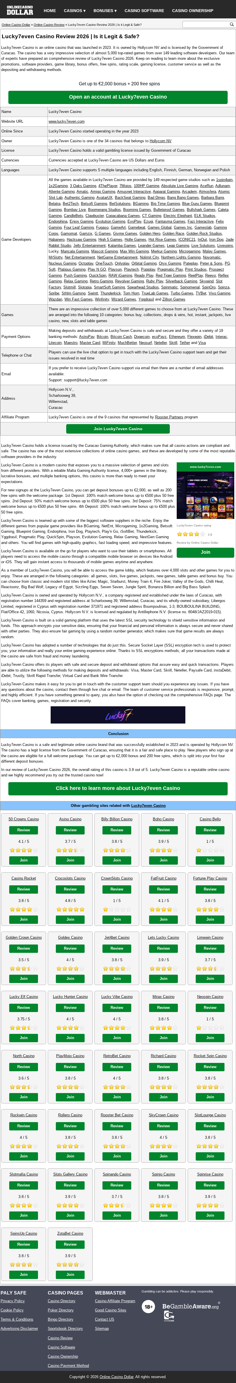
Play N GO (97, 269)
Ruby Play (154, 281)
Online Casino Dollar (116, 1377)
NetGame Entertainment (117, 257)
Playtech (131, 269)
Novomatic (212, 257)
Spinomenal (190, 287)
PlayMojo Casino (70, 1056)
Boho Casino (163, 819)
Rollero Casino (70, 1115)
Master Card (90, 343)
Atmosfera (207, 191)
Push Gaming (75, 275)
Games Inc (183, 227)
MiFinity (108, 343)
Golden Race (173, 233)
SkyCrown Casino (163, 1115)
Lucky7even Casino (148, 805)
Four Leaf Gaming (79, 227)
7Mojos (125, 186)
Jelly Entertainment (89, 245)
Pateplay (190, 263)
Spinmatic (169, 287)
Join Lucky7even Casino (118, 428)
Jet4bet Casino (117, 937)
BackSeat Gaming (130, 197)
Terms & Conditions (17, 1319)
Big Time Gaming (165, 203)
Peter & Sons (211, 263)
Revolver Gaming (129, 281)
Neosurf (145, 343)
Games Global (160, 227)
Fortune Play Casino (210, 878)
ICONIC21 (186, 239)
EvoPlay (134, 221)
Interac (221, 336)
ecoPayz (159, 336)
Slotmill (69, 287)
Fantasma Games (170, 221)
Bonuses (103, 10)
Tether (185, 343)
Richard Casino (163, 1056)
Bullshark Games (201, 209)
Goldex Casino (70, 937)
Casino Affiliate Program (115, 1301)
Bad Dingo (156, 197)
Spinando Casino (117, 1174)
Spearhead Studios (143, 287)
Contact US (104, 1319)
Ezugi (148, 221)
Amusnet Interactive (134, 191)
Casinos (73, 10)
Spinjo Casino (163, 1174)
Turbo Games (182, 293)
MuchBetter (127, 343)
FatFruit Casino (163, 878)
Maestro (70, 343)
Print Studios (196, 269)
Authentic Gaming (79, 197)
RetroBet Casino (117, 1056)
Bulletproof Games (168, 209)
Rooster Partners (169, 417)
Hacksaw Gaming (81, 239)
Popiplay (148, 269)
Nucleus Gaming (62, 263)
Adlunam (222, 186)
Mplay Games (214, 251)
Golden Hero (150, 233)
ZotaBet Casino (70, 1233)
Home (50, 10)
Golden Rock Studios (204, 233)
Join (205, 552)
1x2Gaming (58, 186)
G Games (103, 233)
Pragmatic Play (170, 269)
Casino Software (144, 10)
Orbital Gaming (144, 263)
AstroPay (86, 336)
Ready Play (143, 275)
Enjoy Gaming (81, 221)
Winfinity (102, 299)
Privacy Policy (13, 1301)
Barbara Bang (212, 197)
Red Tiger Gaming (171, 275)
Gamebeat (136, 227)
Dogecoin (142, 336)
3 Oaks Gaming (83, 186)
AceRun (206, 186)
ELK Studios (204, 215)
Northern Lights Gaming (181, 257)
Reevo (210, 275)
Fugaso (102, 227)
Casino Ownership (192, 10)
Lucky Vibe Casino (117, 997)
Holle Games (135, 239)
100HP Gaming (146, 186)
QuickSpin (97, 275)
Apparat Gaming (166, 191)
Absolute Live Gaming (179, 186)
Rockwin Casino (23, 1115)
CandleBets (73, 215)
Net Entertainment (80, 257)
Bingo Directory (60, 1319)
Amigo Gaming (102, 191)
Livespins (225, 245)
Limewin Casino (210, 937)
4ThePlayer (107, 186)
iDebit (208, 336)
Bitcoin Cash (121, 336)
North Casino (24, 1056)
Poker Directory (61, 1310)
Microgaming (189, 251)
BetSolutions (120, 203)
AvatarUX (104, 197)
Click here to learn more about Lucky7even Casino (118, 788)
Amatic (82, 191)
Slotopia (85, 287)
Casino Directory (61, 1301)
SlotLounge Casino (210, 1115)
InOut (202, 239)
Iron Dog (216, 239)
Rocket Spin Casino (210, 1056)
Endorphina (58, 221)
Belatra (54, 203)
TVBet (201, 293)
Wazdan (55, 299)
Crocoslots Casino (70, 878)
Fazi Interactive (201, 221)
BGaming (141, 203)
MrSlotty (55, 257)
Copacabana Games (123, 215)
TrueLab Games (155, 293)
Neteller (160, 343)
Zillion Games (173, 299)
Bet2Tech (71, 203)
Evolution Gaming (110, 221)
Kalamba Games (122, 245)
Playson (115, 269)
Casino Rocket (24, 878)
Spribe (54, 293)
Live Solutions (203, 245)
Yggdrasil (146, 299)
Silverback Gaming (181, 281)
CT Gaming (151, 215)
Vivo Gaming (219, 293)
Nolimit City (149, 257)
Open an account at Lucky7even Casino (118, 97)
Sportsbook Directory (65, 1328)
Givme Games (125, 233)
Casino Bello (210, 819)
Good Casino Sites (110, 1310)
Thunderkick (110, 293)
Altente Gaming (62, 191)
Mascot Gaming (104, 251)
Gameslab (203, 227)
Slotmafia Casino (23, 1174)
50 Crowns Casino (24, 819)
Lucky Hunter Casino (70, 997)
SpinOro (209, 287)
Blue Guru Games (197, 203)
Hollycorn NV (161, 141)
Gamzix (85, 233)
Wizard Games (123, 299)
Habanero (56, 239)
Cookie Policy (12, 1310)
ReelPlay (195, 275)
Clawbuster (94, 215)
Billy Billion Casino (116, 819)
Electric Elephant (177, 215)
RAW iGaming (120, 275)
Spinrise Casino (210, 1174)
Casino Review (60, 1338)
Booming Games (137, 209)
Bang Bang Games (183, 197)
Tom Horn (131, 293)
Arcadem (189, 191)
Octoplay (86, 263)
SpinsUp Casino (23, 1233)
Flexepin (194, 336)
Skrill (173, 343)
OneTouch (104, 263)
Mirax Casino (163, 997)
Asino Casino (70, 819)
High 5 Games (110, 239)
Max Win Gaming (134, 251)
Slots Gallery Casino (70, 1174)
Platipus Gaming (71, 269)
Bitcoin (102, 336)
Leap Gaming (178, 245)
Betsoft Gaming (94, 203)
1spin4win (224, 180)
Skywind (206, 281)
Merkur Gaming (164, 251)
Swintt (93, 293)
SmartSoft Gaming (109, 287)
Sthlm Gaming (73, 293)
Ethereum (177, 336)
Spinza (223, 287)
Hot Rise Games (162, 239)
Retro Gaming (101, 281)
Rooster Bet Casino (117, 1115)
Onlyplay (122, 263)
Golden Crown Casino (24, 937)
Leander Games (151, 245)
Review (23, 830)
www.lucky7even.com (67, 121)
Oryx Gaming (170, 263)
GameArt (118, 227)
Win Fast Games (78, 299)
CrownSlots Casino (117, 878)
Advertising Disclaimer (19, 1328)
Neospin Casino (210, 997)
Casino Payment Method (68, 1365)
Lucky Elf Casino (23, 997)
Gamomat (69, 233)
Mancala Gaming (75, 251)
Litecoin (55, 343)
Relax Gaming (75, 281)
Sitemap (102, 1328)
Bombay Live (75, 209)
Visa (202, 343)
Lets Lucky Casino (163, 937)
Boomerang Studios (104, 209)
